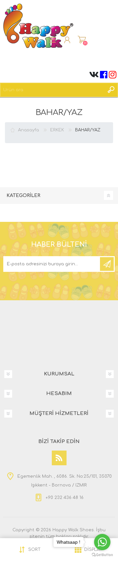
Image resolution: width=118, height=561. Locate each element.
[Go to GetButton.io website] (102, 554)
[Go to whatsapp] (102, 542)
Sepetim (81, 40)
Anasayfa (28, 130)
